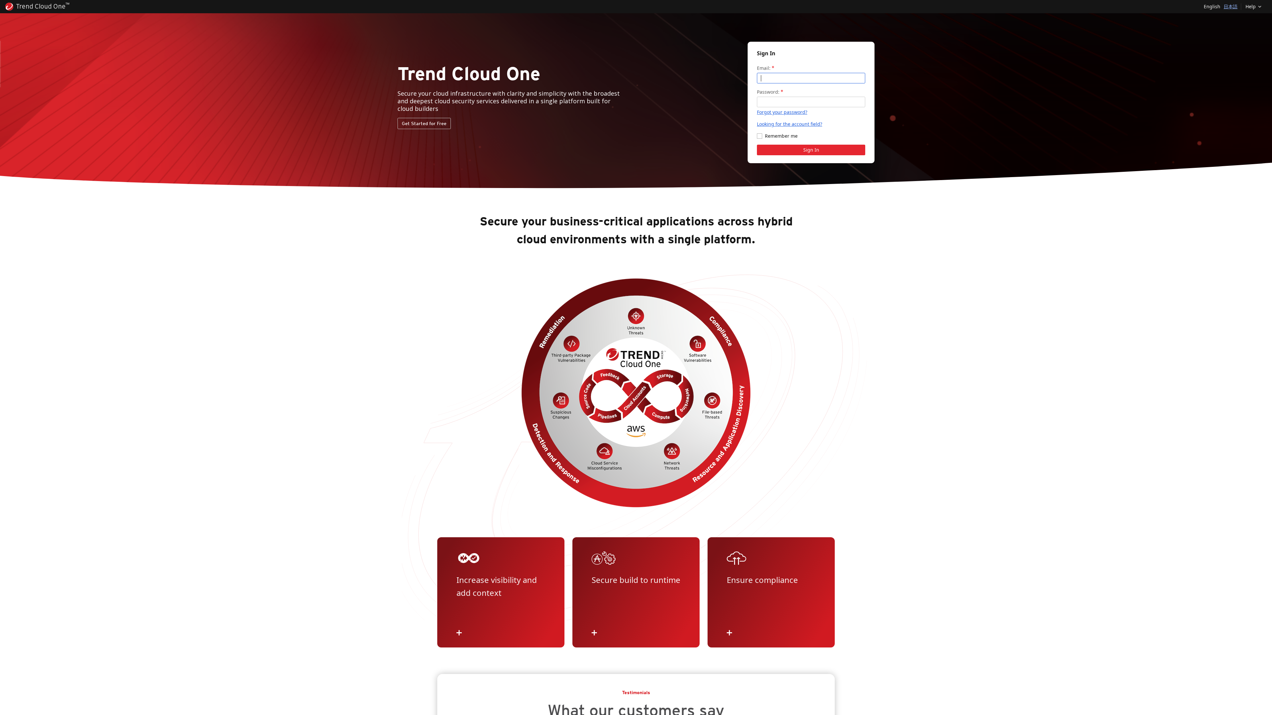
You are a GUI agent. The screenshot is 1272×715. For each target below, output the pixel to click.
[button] (1254, 6)
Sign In (811, 150)
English (1212, 6)
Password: (768, 92)
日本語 (1231, 6)
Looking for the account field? (789, 124)
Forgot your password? (782, 112)
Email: (763, 68)
